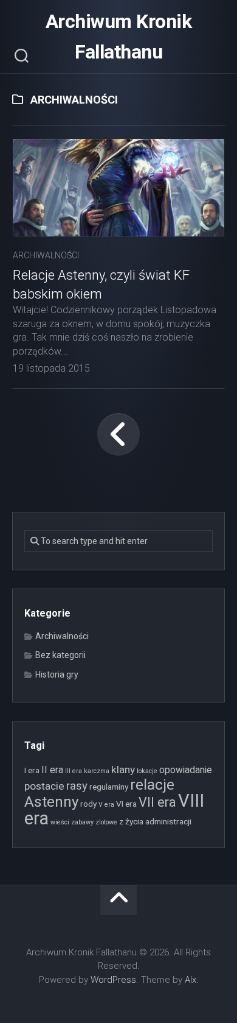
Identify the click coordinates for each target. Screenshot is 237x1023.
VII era (157, 802)
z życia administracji (155, 821)
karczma (96, 771)
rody (88, 804)
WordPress (113, 979)
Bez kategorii (60, 655)
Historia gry (56, 674)
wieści (59, 822)
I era (32, 770)
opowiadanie (185, 770)
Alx (190, 979)
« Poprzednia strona (118, 434)
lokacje (147, 771)
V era (106, 805)
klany (123, 769)
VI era (126, 804)
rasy (77, 786)
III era (73, 771)
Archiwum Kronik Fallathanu (119, 36)
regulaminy (108, 786)
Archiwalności (46, 255)
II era (52, 770)
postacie (44, 786)
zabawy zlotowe (94, 822)
